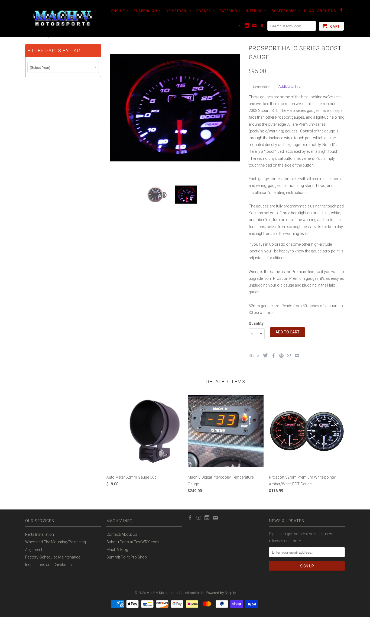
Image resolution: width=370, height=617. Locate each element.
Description (261, 87)
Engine (119, 11)
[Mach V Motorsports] (63, 18)
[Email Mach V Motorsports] (254, 26)
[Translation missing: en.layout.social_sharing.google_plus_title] (287, 355)
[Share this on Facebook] (272, 355)
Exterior (230, 11)
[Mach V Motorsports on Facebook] (341, 11)
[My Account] (262, 26)
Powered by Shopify (221, 593)
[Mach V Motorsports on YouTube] (239, 26)
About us (326, 11)
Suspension (147, 11)
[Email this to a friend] (295, 355)
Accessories (285, 11)
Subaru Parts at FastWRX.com (132, 542)
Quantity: (257, 323)
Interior (256, 11)
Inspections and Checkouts (48, 565)
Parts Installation (39, 534)
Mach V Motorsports (162, 593)
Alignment (33, 549)
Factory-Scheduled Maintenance (52, 557)
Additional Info (289, 87)
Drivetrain (178, 11)
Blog (309, 11)
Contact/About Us (121, 534)
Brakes (205, 11)
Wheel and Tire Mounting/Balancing (55, 542)
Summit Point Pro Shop (126, 557)
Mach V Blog (117, 549)
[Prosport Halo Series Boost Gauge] (174, 108)
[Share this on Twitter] (264, 355)
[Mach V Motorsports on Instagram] (247, 26)
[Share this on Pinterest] (280, 355)
